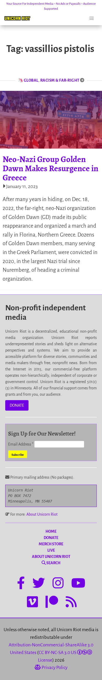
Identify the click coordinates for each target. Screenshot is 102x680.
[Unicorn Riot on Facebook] (20, 584)
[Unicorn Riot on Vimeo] (32, 603)
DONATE (17, 405)
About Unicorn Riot (42, 514)
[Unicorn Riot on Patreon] (52, 603)
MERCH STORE (51, 544)
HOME (51, 531)
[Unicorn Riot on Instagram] (58, 584)
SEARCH (53, 563)
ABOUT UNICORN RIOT (51, 557)
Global (31, 80)
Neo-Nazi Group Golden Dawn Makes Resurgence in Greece (50, 168)
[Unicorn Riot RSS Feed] (71, 603)
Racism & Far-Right (60, 80)
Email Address (20, 444)
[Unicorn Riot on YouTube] (78, 584)
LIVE (51, 550)
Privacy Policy (54, 667)
